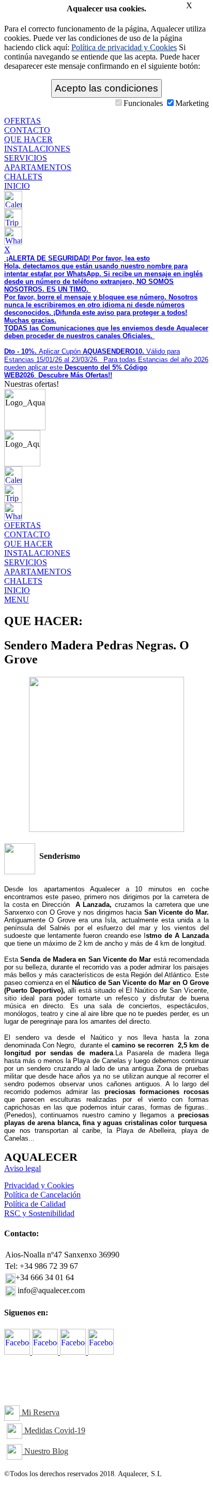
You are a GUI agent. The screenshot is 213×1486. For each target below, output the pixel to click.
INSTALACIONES (37, 148)
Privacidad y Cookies (39, 1185)
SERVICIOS (25, 158)
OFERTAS (22, 120)
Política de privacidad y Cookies (124, 47)
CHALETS (23, 176)
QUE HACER (28, 139)
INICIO (17, 185)
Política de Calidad (35, 1204)
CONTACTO (27, 130)
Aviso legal (22, 1168)
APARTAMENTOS (37, 167)
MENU (16, 599)
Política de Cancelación (42, 1194)
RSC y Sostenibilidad (39, 1213)
